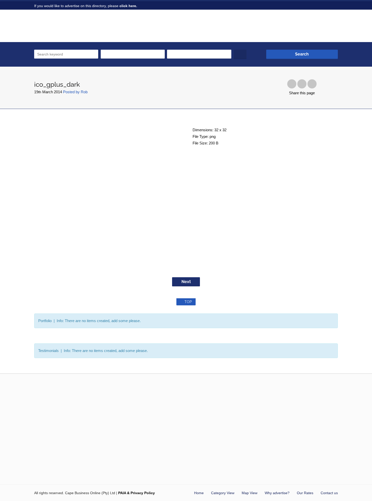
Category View (222, 493)
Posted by (75, 92)
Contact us (329, 493)
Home (199, 493)
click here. (128, 6)
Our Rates (305, 493)
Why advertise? (277, 493)
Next (186, 281)
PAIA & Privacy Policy (136, 493)
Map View (249, 493)
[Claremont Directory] (66, 29)
